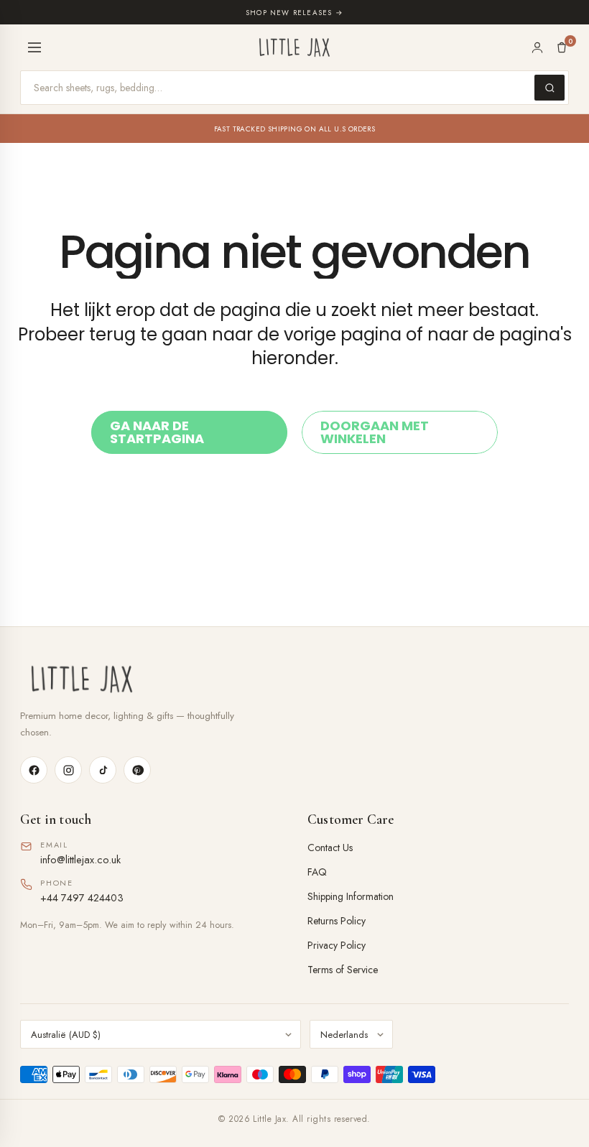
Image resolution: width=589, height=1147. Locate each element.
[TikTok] (102, 770)
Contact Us (330, 847)
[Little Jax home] (294, 47)
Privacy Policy (336, 945)
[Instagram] (68, 770)
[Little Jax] (294, 679)
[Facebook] (33, 770)
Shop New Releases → (294, 12)
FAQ (317, 872)
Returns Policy (336, 921)
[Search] (549, 88)
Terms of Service (342, 969)
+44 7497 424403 (82, 897)
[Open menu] (34, 47)
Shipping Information (350, 896)
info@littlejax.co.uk (80, 859)
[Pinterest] (137, 770)
